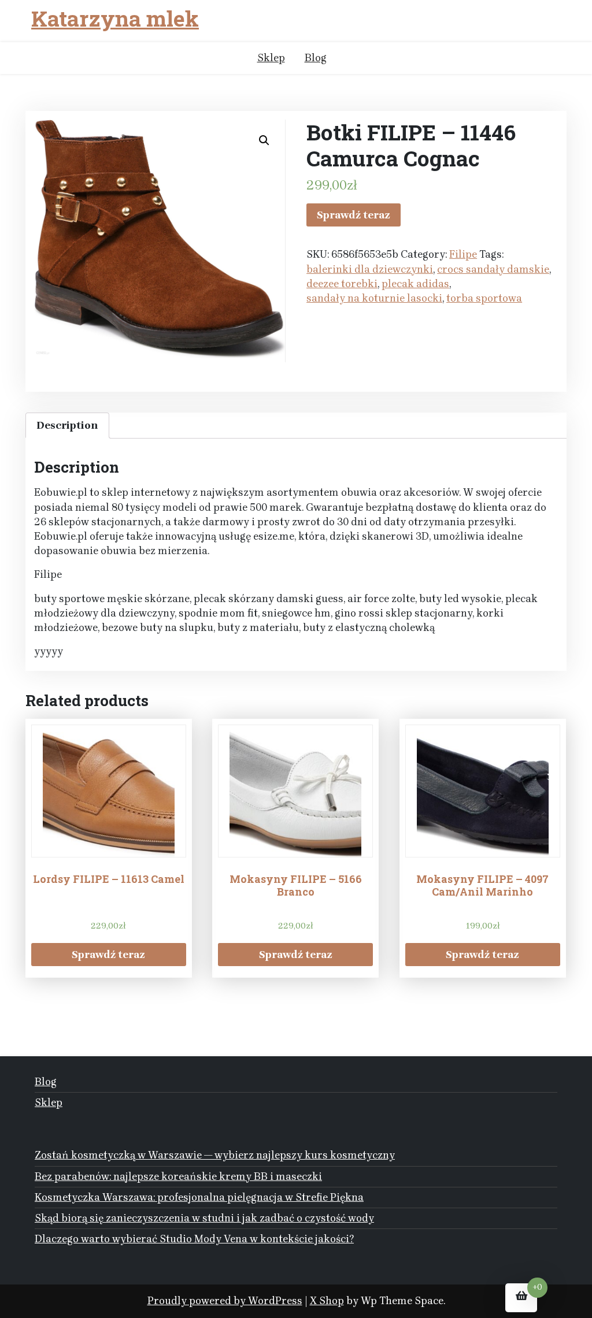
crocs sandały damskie (493, 269)
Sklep (271, 57)
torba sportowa (484, 298)
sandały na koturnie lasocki (374, 298)
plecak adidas (415, 283)
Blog (316, 57)
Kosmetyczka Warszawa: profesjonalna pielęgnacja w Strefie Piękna (199, 1197)
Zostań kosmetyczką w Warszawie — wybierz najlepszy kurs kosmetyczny (215, 1155)
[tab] (67, 426)
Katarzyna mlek (115, 19)
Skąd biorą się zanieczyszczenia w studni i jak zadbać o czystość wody (204, 1218)
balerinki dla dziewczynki (369, 269)
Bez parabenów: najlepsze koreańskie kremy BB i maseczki (178, 1176)
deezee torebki (342, 283)
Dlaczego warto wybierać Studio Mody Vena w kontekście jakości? (194, 1238)
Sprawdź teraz (353, 215)
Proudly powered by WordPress (224, 1300)
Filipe (463, 254)
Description (67, 425)
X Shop (327, 1300)
